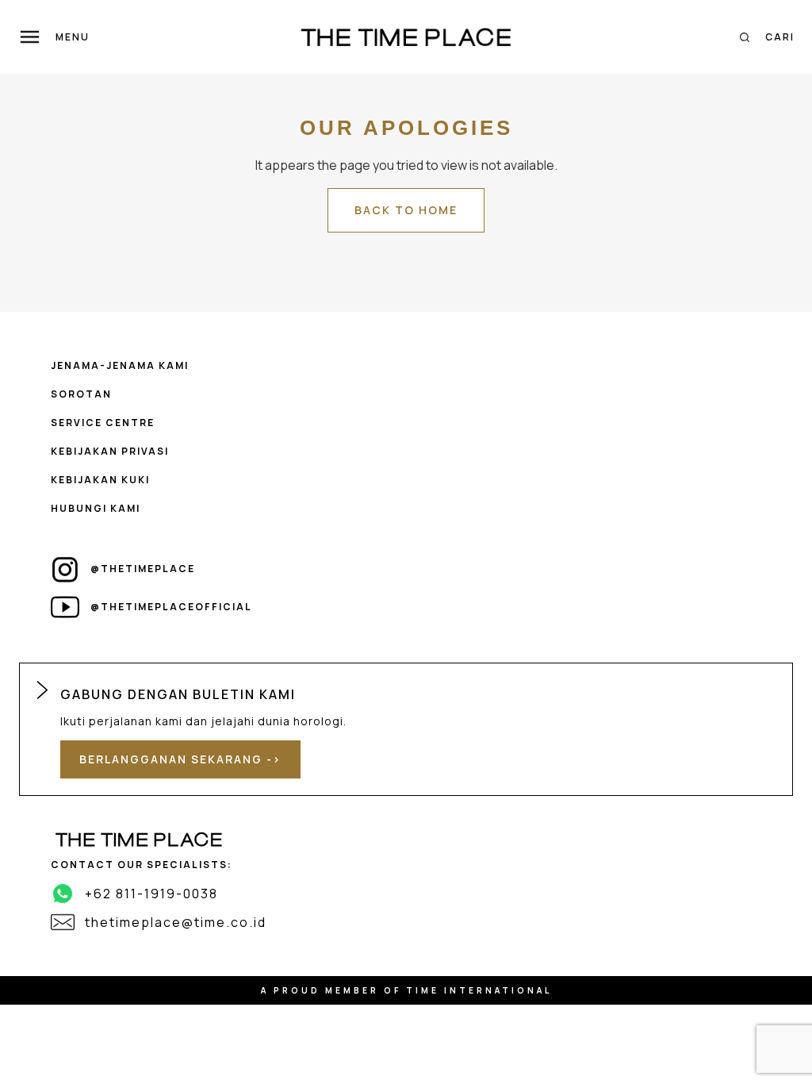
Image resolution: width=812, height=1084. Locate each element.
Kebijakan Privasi (110, 451)
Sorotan (81, 394)
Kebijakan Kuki (100, 479)
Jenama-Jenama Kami (120, 365)
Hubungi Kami (95, 508)
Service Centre (103, 422)
